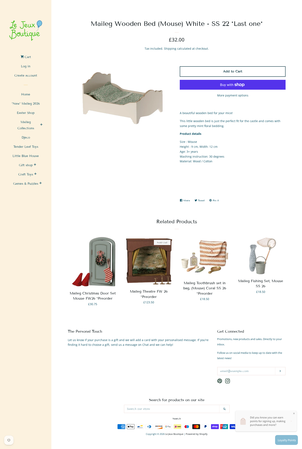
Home (25, 94)
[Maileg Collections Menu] (41, 125)
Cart (27, 57)
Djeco (26, 137)
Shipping (170, 48)
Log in (25, 66)
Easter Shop (26, 113)
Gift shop (26, 165)
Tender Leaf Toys (25, 147)
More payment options (232, 95)
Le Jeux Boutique (174, 433)
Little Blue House (26, 156)
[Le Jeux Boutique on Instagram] (227, 382)
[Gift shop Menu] (35, 165)
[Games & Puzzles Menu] (40, 184)
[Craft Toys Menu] (35, 174)
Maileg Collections (25, 125)
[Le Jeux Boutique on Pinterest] (219, 382)
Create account (25, 75)
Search (177, 418)
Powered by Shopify (196, 433)
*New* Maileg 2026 (26, 103)
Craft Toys (25, 174)
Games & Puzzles (25, 184)
